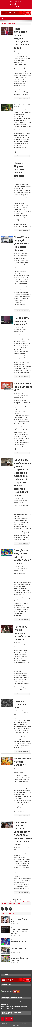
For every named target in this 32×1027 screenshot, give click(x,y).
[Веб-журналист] (16, 980)
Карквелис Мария (18, 395)
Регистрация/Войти (16, 4)
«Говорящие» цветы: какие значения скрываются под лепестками (19, 958)
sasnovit (25, 253)
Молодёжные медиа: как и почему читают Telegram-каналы (19, 919)
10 (16, 901)
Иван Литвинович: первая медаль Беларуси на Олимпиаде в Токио (22, 38)
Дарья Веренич (17, 329)
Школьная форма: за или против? (19, 949)
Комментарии (23, 53)
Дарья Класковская (19, 770)
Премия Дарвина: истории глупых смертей (19, 169)
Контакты (25, 3)
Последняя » (27, 901)
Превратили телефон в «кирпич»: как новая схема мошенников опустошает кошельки (19, 930)
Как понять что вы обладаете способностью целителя (22, 633)
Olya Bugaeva (26, 104)
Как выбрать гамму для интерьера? (21, 321)
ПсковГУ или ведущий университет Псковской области (21, 243)
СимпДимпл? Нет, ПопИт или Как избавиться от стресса (22, 557)
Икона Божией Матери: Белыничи (22, 761)
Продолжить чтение (22, 98)
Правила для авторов (16, 3)
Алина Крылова (18, 500)
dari (24, 847)
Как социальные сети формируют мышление (18, 940)
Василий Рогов (17, 644)
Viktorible (25, 51)
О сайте (7, 3)
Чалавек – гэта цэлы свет (20, 704)
